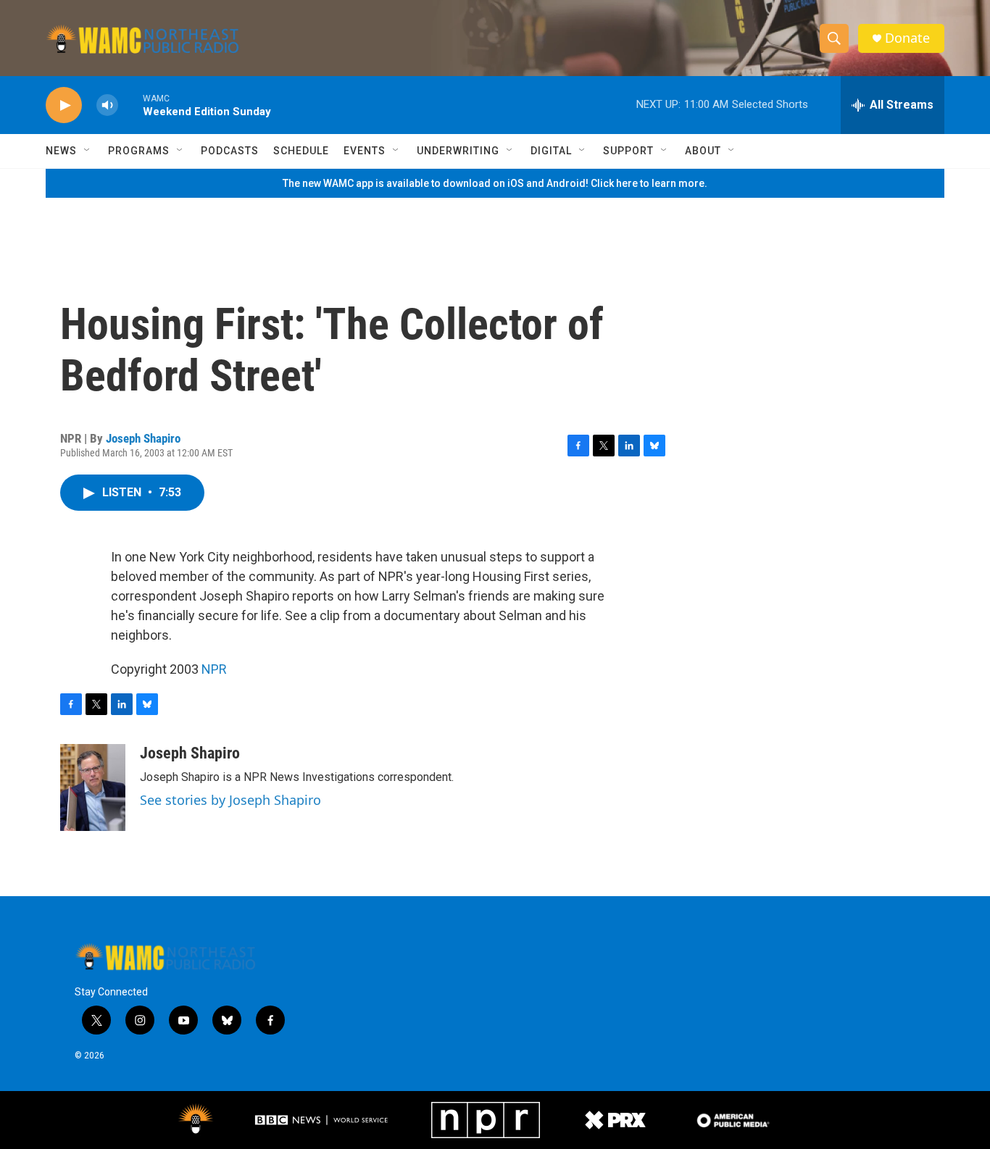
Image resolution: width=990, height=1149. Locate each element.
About (703, 150)
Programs (139, 150)
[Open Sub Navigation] (87, 150)
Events (365, 150)
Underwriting (458, 150)
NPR (214, 669)
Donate (907, 38)
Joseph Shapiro (143, 438)
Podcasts (230, 150)
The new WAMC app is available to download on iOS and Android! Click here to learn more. (495, 183)
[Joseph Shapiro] (92, 787)
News (61, 150)
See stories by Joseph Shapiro (230, 800)
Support (628, 150)
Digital (551, 150)
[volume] (107, 105)
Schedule (301, 150)
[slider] (130, 104)
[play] (63, 105)
